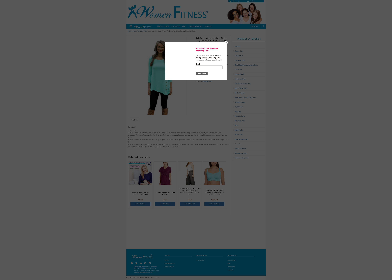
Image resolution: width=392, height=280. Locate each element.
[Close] (226, 42)
